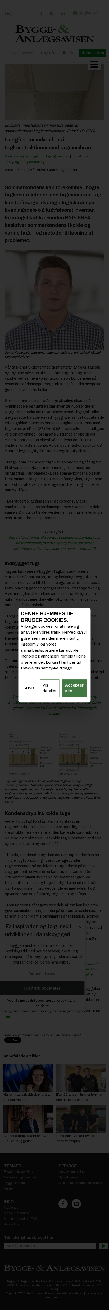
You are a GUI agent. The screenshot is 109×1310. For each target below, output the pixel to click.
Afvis (29, 688)
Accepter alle (74, 688)
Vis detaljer (50, 688)
